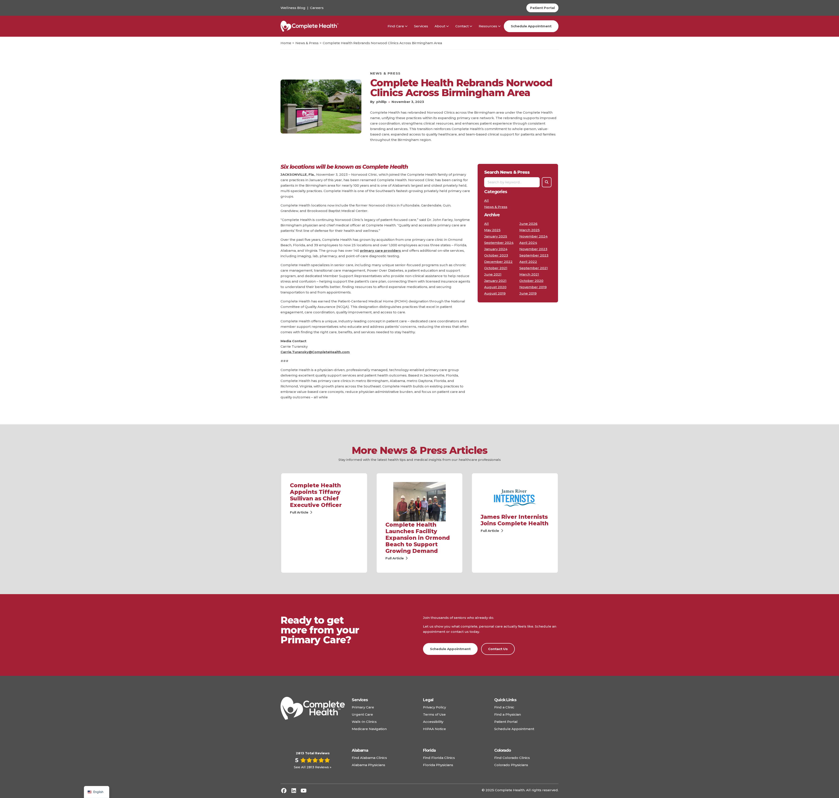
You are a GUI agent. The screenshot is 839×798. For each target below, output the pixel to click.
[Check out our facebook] (284, 791)
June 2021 (492, 274)
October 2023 (496, 255)
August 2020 (495, 287)
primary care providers (380, 250)
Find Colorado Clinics (512, 758)
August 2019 (495, 293)
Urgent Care (362, 714)
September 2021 (533, 268)
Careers (317, 8)
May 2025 (492, 230)
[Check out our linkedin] (293, 791)
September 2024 (498, 243)
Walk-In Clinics (364, 722)
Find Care (396, 26)
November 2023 (533, 249)
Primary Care (363, 707)
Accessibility (433, 722)
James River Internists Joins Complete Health (514, 520)
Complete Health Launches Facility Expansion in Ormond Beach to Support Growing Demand (417, 537)
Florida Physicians (438, 765)
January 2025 (495, 236)
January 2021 (495, 281)
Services (421, 26)
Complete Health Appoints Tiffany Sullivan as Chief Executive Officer (316, 495)
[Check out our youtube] (303, 791)
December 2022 (498, 262)
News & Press (385, 73)
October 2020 (531, 281)
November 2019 (533, 287)
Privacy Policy (434, 707)
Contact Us (498, 649)
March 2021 (529, 274)
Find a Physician (507, 714)
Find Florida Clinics (439, 758)
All (486, 200)
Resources (488, 26)
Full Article (299, 512)
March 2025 (529, 230)
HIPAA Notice (434, 729)
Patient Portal (506, 722)
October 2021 (495, 268)
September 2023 (533, 255)
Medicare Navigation (369, 729)
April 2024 (528, 243)
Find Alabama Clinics (369, 758)
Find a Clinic (504, 707)
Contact (462, 26)
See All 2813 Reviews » (312, 767)
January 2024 (495, 249)
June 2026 (528, 224)
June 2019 (528, 293)
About (440, 26)
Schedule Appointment (531, 26)
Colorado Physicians (511, 765)
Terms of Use (434, 714)
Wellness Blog (293, 8)
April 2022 (528, 262)
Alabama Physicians (368, 765)
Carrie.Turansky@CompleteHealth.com (315, 352)
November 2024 (533, 236)
